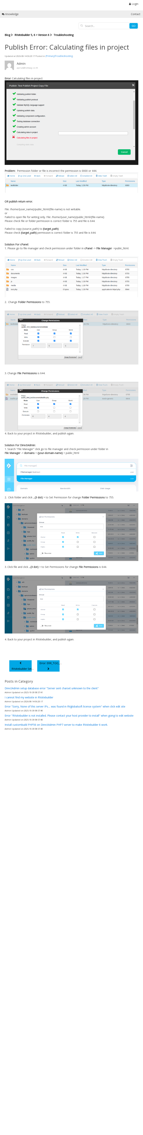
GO (134, 26)
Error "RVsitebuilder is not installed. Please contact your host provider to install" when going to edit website (69, 715)
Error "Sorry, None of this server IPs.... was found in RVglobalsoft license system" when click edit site (65, 706)
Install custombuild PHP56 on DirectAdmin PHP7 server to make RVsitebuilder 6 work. (56, 724)
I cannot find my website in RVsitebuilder (29, 697)
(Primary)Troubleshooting (59, 56)
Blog (7, 35)
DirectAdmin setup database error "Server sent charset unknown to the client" (52, 688)
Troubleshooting (64, 35)
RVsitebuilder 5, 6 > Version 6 (32, 35)
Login (134, 4)
